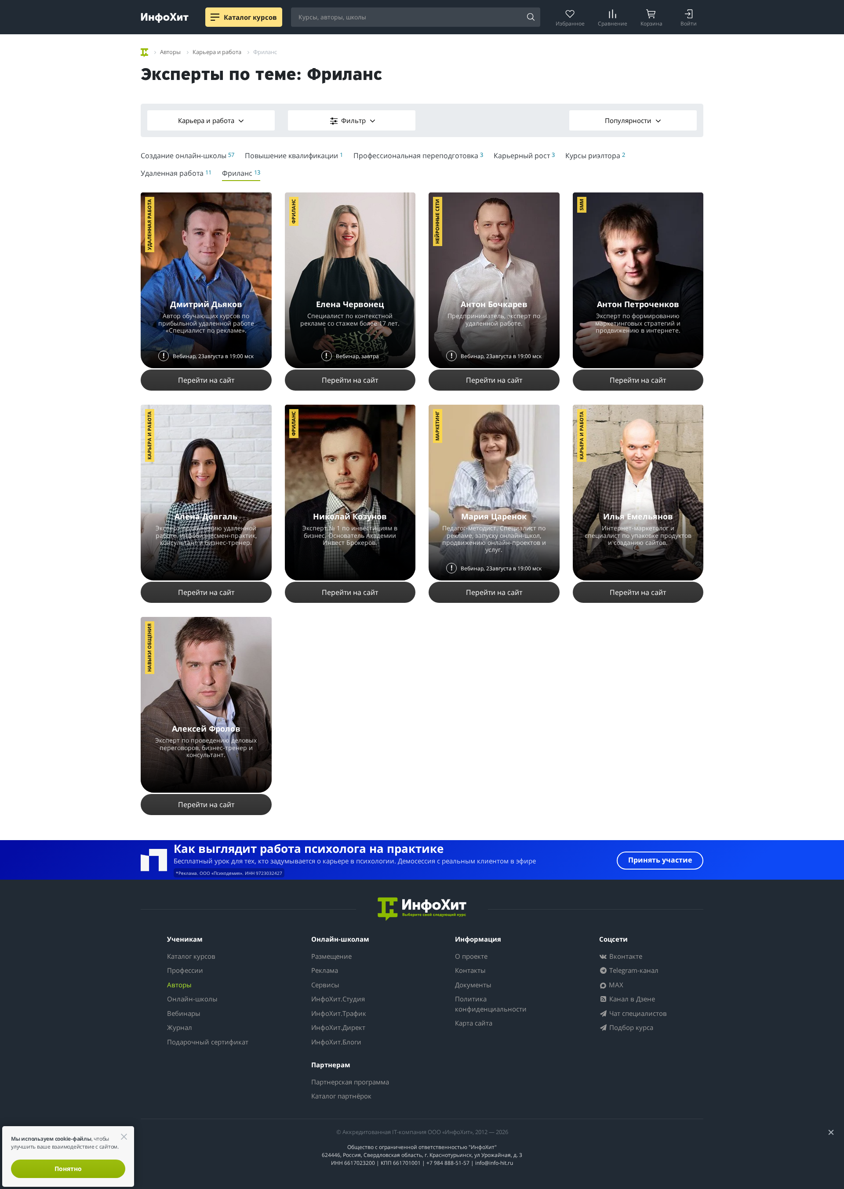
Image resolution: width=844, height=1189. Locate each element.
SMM (581, 204)
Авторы (179, 984)
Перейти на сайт (206, 380)
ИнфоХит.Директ (338, 1027)
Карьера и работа (207, 120)
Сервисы (325, 984)
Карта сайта (473, 1023)
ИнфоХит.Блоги (336, 1041)
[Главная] (144, 51)
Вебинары (183, 1013)
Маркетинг (437, 426)
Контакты (470, 970)
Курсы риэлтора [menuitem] (595, 155)
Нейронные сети (437, 221)
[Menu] (215, 17)
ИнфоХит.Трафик (338, 1013)
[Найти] (530, 17)
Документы (473, 984)
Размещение (331, 956)
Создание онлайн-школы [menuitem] (187, 155)
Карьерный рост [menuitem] (524, 155)
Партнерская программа (350, 1081)
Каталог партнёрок (341, 1095)
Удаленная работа (149, 224)
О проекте (471, 956)
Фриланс (293, 211)
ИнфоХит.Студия (338, 998)
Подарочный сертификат (207, 1041)
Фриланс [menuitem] (241, 173)
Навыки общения (149, 648)
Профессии (185, 970)
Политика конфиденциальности (491, 1003)
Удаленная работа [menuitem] (176, 173)
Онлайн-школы (192, 998)
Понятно (68, 1168)
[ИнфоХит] (165, 18)
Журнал (179, 1027)
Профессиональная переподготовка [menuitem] (418, 155)
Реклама (324, 970)
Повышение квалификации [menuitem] (294, 155)
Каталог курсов (191, 956)
